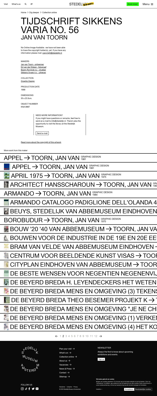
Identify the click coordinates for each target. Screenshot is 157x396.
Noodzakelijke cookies (143, 389)
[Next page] (100, 336)
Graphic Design (28, 81)
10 (86, 336)
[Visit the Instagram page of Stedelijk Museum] (22, 388)
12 (95, 336)
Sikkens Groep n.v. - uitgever (33, 72)
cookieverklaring (104, 385)
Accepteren (129, 389)
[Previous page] (56, 336)
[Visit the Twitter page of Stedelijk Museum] (33, 388)
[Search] (26, 4)
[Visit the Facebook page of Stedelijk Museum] (29, 388)
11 (91, 336)
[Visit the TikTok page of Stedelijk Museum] (26, 388)
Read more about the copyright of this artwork (41, 142)
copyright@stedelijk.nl (52, 53)
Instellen (98, 389)
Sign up (101, 359)
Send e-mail (42, 133)
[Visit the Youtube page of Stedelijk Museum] (37, 388)
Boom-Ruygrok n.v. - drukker (33, 70)
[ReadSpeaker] (32, 4)
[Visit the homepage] (30, 371)
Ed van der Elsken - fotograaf (33, 67)
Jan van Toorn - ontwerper (32, 64)
